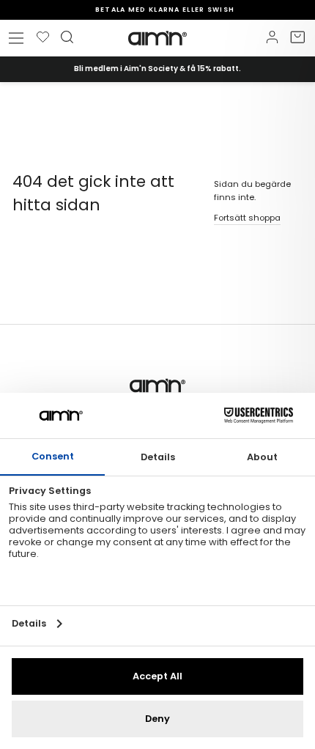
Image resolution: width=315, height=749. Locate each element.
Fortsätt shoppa (247, 218)
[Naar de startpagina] (157, 38)
